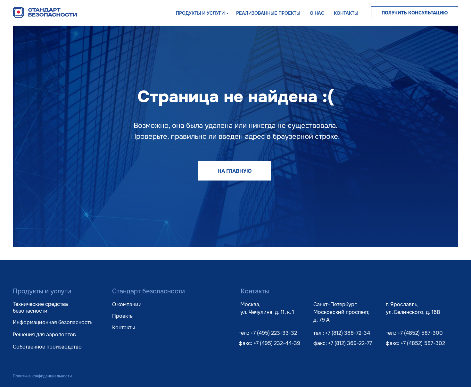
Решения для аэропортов (44, 334)
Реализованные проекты (268, 13)
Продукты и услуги (200, 13)
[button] (414, 12)
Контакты (346, 13)
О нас (317, 13)
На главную (235, 171)
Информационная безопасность (52, 322)
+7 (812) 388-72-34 (347, 333)
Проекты (123, 316)
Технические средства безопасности (40, 307)
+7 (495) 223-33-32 (274, 333)
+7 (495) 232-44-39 (276, 343)
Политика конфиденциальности (42, 376)
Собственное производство (47, 346)
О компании (127, 304)
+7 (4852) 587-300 (420, 333)
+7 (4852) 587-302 (423, 343)
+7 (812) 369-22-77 (350, 343)
